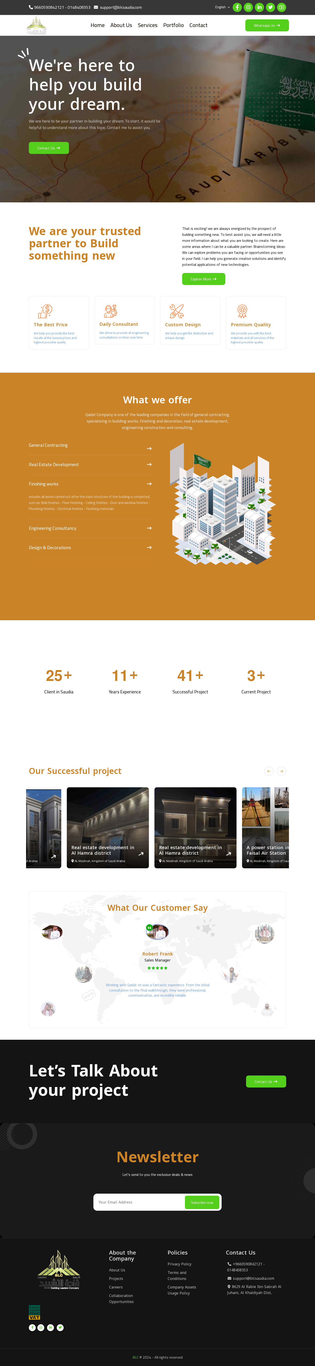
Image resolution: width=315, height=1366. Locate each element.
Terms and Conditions (177, 1276)
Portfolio (173, 25)
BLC (136, 1357)
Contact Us (46, 147)
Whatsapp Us (265, 25)
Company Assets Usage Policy (182, 1290)
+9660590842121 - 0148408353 (246, 1267)
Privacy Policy (179, 1264)
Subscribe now (202, 1202)
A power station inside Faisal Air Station (235, 850)
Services (148, 25)
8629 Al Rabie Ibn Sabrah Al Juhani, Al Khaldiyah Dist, (254, 1289)
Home (98, 25)
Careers (116, 1287)
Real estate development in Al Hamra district (64, 850)
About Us (121, 25)
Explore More (201, 279)
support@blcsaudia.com (253, 1278)
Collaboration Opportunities (121, 1299)
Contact (199, 25)
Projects (116, 1279)
